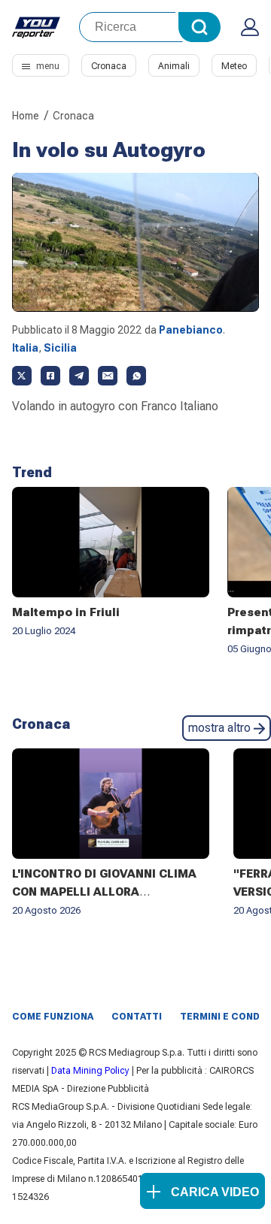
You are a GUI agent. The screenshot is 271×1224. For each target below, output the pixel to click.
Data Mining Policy (90, 1070)
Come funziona (52, 1016)
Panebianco (191, 330)
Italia (25, 348)
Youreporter (36, 27)
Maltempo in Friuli (66, 612)
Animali (174, 66)
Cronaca (108, 66)
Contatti (136, 1016)
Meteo (234, 66)
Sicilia (60, 348)
